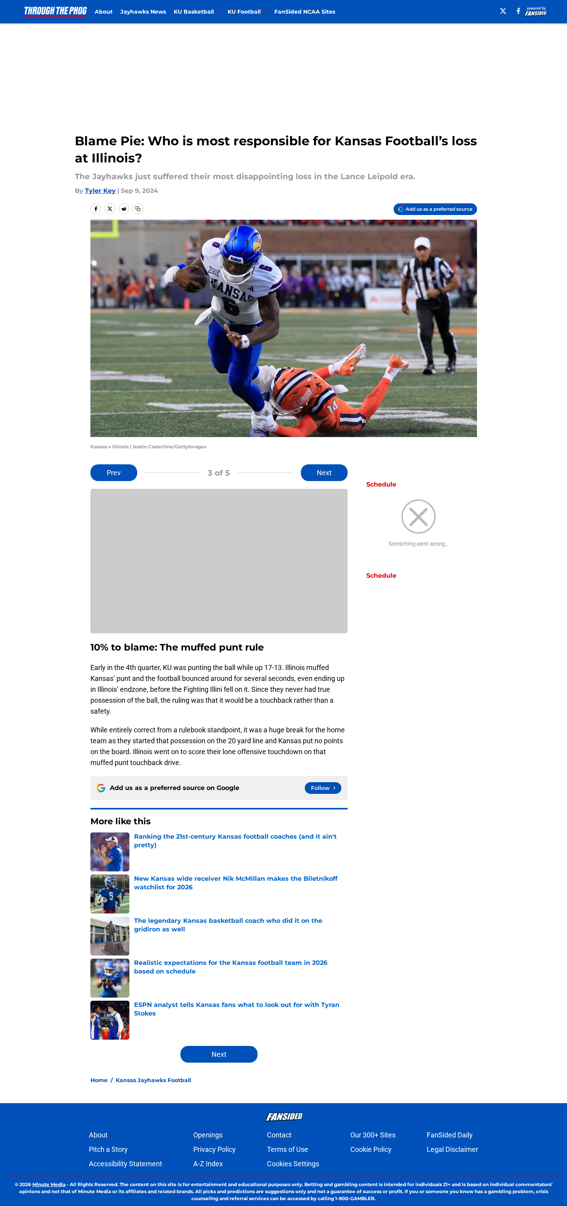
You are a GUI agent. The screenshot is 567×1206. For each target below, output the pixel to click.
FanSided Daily (450, 1135)
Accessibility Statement (125, 1164)
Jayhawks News (143, 11)
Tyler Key (100, 190)
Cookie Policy (371, 1149)
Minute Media (48, 1184)
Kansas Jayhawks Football (153, 1080)
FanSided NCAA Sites (304, 11)
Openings (208, 1135)
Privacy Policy (214, 1149)
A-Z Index (208, 1164)
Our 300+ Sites (373, 1135)
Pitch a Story (108, 1149)
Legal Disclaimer (452, 1149)
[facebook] (518, 11)
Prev (114, 473)
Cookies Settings (293, 1164)
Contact (279, 1135)
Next (324, 473)
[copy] (137, 208)
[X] (503, 11)
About (104, 11)
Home (99, 1080)
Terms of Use (287, 1149)
